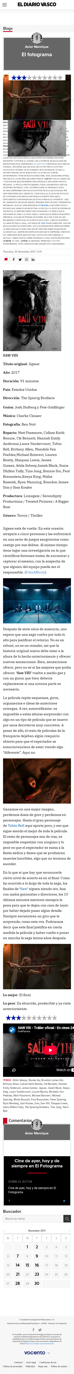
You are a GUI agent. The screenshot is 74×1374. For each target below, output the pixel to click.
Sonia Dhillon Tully (13, 1107)
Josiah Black (55, 1088)
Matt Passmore (22, 1095)
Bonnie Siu (34, 1080)
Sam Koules (26, 1103)
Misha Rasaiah (22, 1099)
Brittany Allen (11, 1084)
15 (27, 1265)
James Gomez (29, 1088)
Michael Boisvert (41, 1095)
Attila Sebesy (20, 1080)
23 (37, 1274)
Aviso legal (31, 1362)
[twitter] (64, 1200)
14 (18, 1265)
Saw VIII (45, 1103)
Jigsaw (42, 1088)
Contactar (18, 1362)
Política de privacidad (12, 1366)
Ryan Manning (11, 1103)
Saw (43, 223)
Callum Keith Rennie (31, 1084)
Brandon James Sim (52, 1080)
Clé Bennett (50, 1084)
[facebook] (9, 1200)
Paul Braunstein (40, 1099)
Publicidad (30, 1366)
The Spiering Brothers (37, 1107)
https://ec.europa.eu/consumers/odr (39, 1344)
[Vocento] (37, 1352)
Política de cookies (59, 1366)
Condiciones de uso (47, 1362)
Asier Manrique (37, 47)
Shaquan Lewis (59, 1103)
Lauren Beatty (40, 1092)
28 (17, 1284)
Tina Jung (55, 1107)
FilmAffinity (40, 164)
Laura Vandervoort (20, 1092)
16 (37, 1265)
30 (37, 1284)
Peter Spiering (58, 1099)
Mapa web (42, 1366)
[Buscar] (67, 1218)
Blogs (8, 29)
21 (18, 1274)
